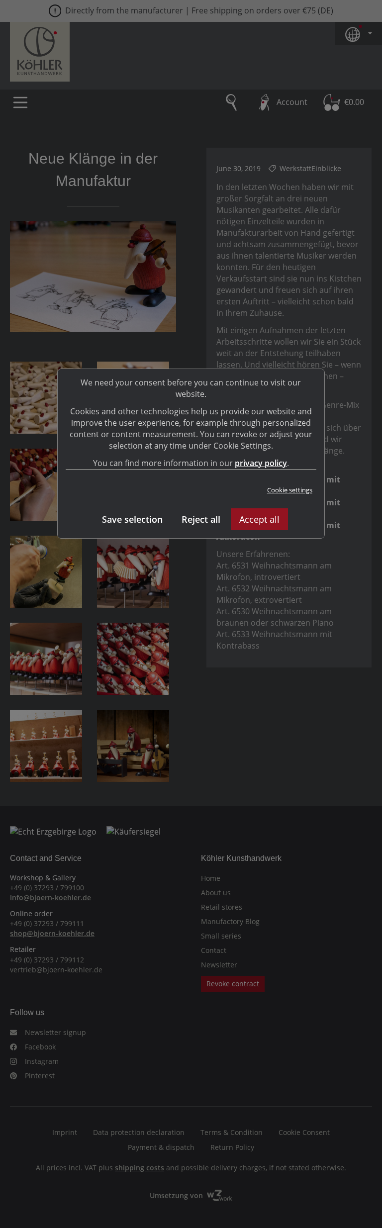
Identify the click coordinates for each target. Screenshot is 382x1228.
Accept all (259, 519)
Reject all (201, 519)
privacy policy (261, 463)
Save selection (132, 519)
